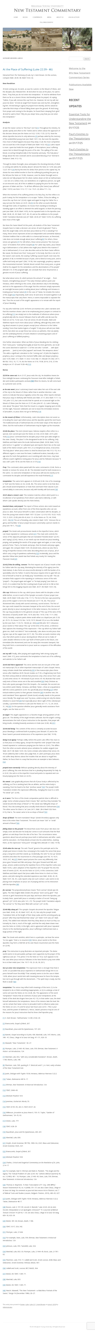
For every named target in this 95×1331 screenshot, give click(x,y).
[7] (18, 242)
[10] (13, 295)
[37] (15, 859)
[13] (4, 1096)
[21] (35, 534)
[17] (51, 475)
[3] (49, 144)
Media (49, 17)
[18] (56, 489)
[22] (37, 553)
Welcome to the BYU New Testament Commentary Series (79, 73)
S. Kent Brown (40, 1304)
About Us (59, 17)
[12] (29, 364)
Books (25, 17)
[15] (8, 437)
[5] (32, 203)
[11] (13, 314)
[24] (37, 623)
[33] (43, 787)
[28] (41, 692)
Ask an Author (73, 17)
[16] (39, 462)
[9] (26, 292)
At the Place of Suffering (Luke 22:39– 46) (28, 69)
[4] (14, 170)
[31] (53, 723)
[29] (20, 701)
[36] (17, 823)
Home (16, 17)
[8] (33, 245)
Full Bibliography (46, 22)
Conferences (37, 17)
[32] (4, 762)
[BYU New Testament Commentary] (47, 14)
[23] (15, 559)
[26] (42, 681)
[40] (14, 982)
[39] (30, 940)
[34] (58, 806)
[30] (9, 706)
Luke (27, 1304)
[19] (12, 520)
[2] (36, 136)
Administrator (7, 1307)
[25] (33, 670)
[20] (19, 526)
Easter (22, 1304)
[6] (43, 239)
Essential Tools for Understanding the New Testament (80, 119)
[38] (17, 884)
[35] (45, 812)
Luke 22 (32, 1304)
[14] (39, 411)
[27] (51, 690)
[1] (38, 128)
